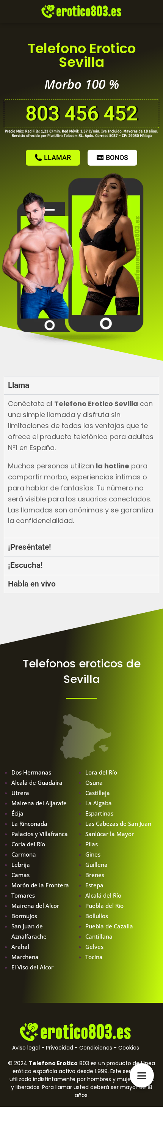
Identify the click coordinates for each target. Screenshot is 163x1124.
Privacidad (59, 1047)
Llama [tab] (18, 385)
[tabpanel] (81, 466)
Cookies (128, 1047)
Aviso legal (26, 1047)
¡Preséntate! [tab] (29, 547)
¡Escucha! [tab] (25, 565)
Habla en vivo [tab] (32, 583)
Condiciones (95, 1047)
